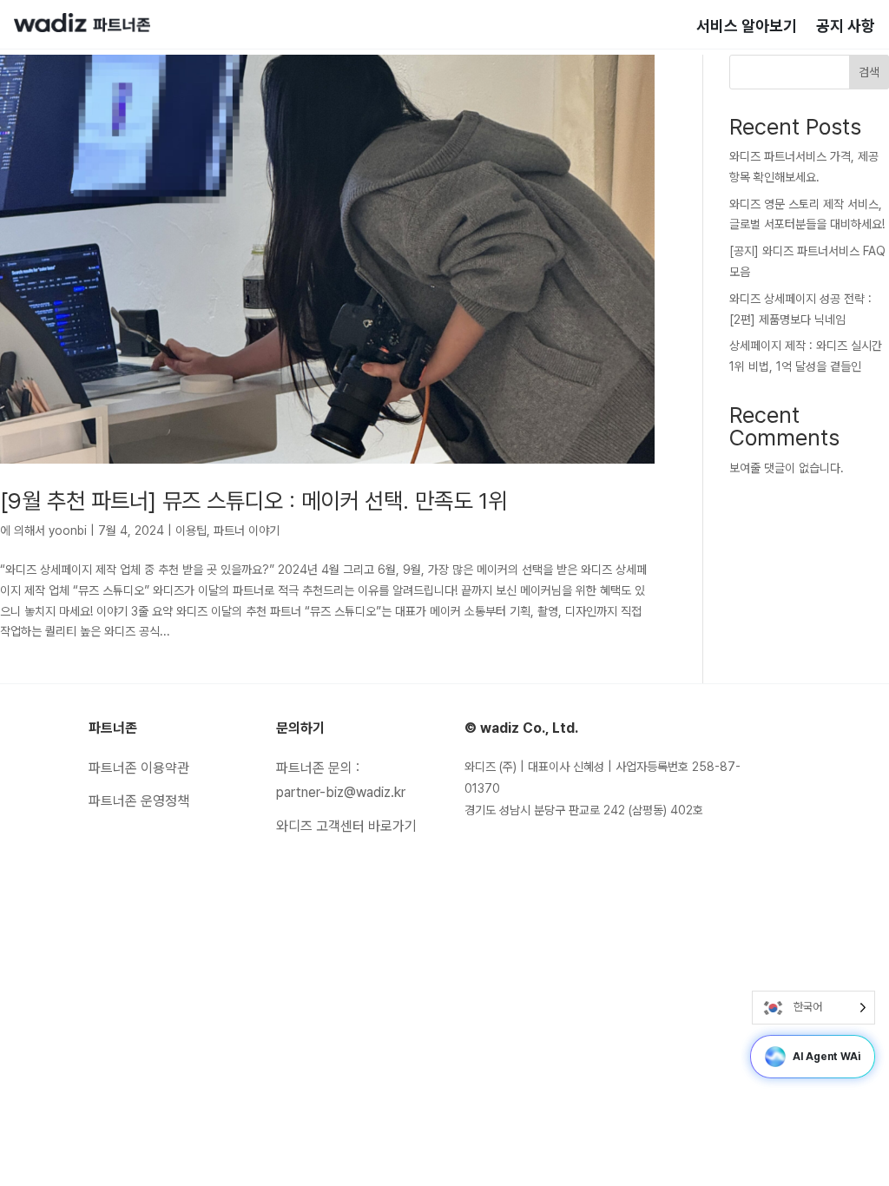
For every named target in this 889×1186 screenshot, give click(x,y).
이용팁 (191, 530)
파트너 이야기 (247, 530)
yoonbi (68, 530)
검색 (869, 72)
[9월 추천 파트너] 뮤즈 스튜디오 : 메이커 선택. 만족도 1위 (253, 500)
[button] (775, 1056)
